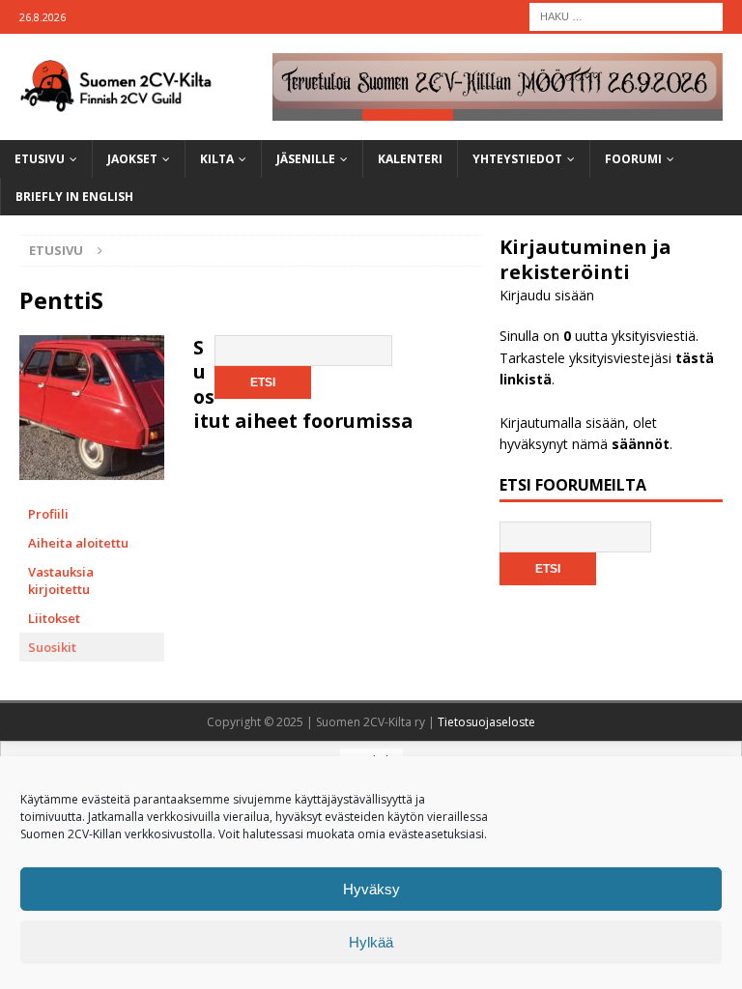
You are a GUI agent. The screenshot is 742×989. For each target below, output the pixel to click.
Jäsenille (305, 159)
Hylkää (371, 942)
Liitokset (54, 618)
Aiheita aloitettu (78, 542)
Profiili (48, 514)
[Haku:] (626, 15)
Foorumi (633, 159)
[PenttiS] (91, 490)
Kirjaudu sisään (546, 295)
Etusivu (39, 159)
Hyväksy (371, 889)
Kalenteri (410, 159)
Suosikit (52, 647)
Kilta (217, 159)
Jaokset (132, 159)
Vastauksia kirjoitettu (61, 580)
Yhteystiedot (517, 159)
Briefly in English (74, 196)
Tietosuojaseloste (486, 722)
